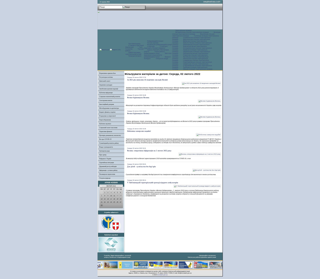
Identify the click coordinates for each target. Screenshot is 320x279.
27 (121, 202)
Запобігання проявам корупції (108, 89)
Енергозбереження (105, 120)
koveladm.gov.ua (162, 274)
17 (111, 199)
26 (117, 202)
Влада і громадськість (106, 147)
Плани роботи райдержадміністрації (154, 52)
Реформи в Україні (105, 159)
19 (117, 199)
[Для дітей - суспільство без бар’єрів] (206, 170)
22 (105, 202)
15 (105, 199)
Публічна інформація (106, 93)
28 (101, 205)
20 (121, 199)
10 (111, 195)
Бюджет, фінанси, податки (107, 112)
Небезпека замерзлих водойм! (139, 131)
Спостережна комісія (105, 100)
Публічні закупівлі (105, 124)
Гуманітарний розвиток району (109, 143)
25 (114, 202)
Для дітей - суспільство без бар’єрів (141, 167)
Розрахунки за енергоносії (107, 116)
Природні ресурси (134, 56)
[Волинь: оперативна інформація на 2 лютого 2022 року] (199, 154)
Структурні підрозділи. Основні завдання (156, 47)
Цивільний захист (104, 81)
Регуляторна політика (106, 77)
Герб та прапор (133, 48)
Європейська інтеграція (106, 162)
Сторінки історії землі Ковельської (134, 46)
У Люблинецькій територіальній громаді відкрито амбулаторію (152, 183)
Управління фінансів (105, 131)
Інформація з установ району (108, 170)
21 (101, 202)
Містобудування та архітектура (109, 108)
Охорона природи (104, 178)
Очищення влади (162, 58)
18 (114, 199)
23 (108, 202)
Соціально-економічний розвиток (109, 96)
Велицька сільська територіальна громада (196, 33)
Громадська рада (104, 151)
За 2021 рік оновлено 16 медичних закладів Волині (147, 80)
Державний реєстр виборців (108, 166)
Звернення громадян (105, 85)
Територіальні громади (183, 30)
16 (108, 199)
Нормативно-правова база (107, 73)
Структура (150, 46)
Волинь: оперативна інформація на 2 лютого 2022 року (149, 151)
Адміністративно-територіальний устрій (133, 53)
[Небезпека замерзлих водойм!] (208, 135)
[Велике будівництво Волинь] (209, 101)
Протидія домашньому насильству (110, 135)
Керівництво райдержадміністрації (159, 44)
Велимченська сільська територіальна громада (192, 32)
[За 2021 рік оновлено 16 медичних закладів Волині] (201, 83)
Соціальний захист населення (108, 127)
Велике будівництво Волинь (138, 98)
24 (111, 202)
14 (101, 199)
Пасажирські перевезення (107, 174)
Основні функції (152, 43)
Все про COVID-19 (105, 139)
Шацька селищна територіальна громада (197, 69)
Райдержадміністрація (155, 41)
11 (114, 195)
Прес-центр (102, 155)
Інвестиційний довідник (106, 104)
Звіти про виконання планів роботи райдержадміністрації (158, 55)
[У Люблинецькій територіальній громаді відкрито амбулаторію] (197, 186)
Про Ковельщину (134, 44)
